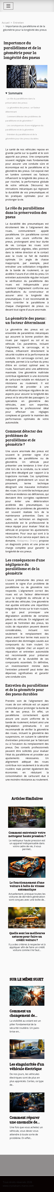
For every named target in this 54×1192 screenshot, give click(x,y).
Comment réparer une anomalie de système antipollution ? (25, 1124)
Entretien (18, 22)
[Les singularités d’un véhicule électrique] (27, 1048)
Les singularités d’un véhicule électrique (27, 1066)
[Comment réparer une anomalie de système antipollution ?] (27, 1102)
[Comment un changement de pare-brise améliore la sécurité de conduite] (27, 995)
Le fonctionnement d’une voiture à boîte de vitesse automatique (27, 885)
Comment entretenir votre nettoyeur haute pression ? (27, 834)
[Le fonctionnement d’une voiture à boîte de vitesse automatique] (26, 867)
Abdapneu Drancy (27, 540)
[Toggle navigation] (8, 6)
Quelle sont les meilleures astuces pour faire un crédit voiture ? (27, 936)
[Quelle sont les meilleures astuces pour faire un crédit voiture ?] (26, 917)
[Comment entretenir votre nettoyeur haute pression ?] (26, 817)
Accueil (5, 22)
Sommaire (15, 93)
